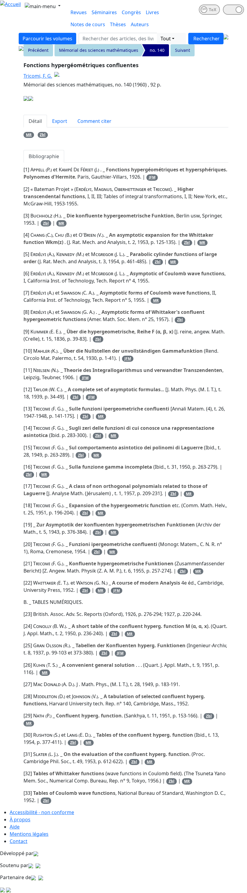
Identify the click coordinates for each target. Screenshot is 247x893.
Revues (78, 12)
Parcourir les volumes (47, 38)
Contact (18, 841)
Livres (152, 12)
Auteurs (140, 24)
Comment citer (94, 121)
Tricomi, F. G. (37, 76)
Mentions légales (29, 834)
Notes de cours (87, 24)
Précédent (38, 50)
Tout (166, 38)
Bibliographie (44, 156)
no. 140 (157, 50)
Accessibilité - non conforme (42, 812)
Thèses (118, 24)
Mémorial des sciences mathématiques (98, 50)
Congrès (131, 12)
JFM (152, 177)
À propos (20, 819)
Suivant (182, 50)
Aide (15, 826)
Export (59, 121)
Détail (35, 121)
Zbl (42, 134)
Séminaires (104, 12)
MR (29, 134)
